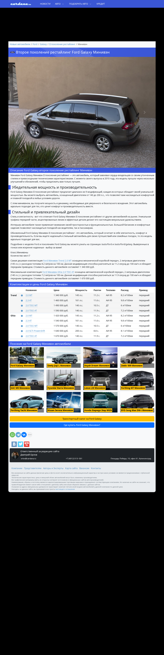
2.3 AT (29, 300)
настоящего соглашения (65, 489)
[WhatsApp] (12, 434)
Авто (58, 3)
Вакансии (84, 468)
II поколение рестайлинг (62, 44)
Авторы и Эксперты (53, 468)
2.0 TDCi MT (32, 305)
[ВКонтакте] (24, 434)
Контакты (96, 468)
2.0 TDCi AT (31, 310)
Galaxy (43, 44)
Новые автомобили (20, 44)
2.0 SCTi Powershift (35, 330)
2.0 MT (29, 295)
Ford (35, 44)
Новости (45, 3)
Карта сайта (71, 468)
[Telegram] (18, 434)
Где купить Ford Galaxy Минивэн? (82, 425)
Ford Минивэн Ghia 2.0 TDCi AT (58, 272)
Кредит (101, 3)
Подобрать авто (79, 3)
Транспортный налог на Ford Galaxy (82, 418)
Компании (16, 468)
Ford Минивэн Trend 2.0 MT (57, 260)
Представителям (32, 468)
